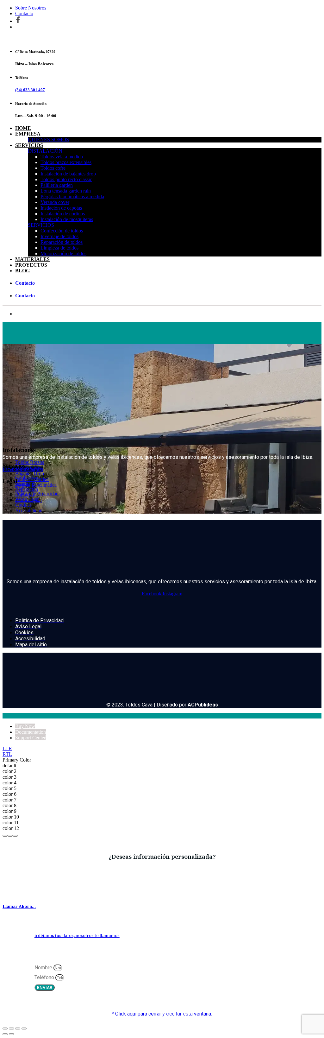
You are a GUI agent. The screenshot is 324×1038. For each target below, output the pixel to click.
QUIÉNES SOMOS (48, 139)
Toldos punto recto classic (66, 179)
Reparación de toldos (61, 242)
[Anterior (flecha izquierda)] (5, 1034)
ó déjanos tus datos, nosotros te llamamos (77, 935)
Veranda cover (54, 202)
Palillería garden (56, 185)
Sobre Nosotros (30, 7)
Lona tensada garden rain (65, 190)
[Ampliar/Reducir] (5, 1028)
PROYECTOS (31, 265)
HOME (23, 128)
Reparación (26, 489)
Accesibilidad (28, 510)
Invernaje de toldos (59, 236)
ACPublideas (203, 705)
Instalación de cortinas (62, 213)
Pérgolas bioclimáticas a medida (72, 196)
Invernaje (24, 483)
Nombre (43, 968)
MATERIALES (32, 259)
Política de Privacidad (37, 493)
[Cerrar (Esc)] (24, 1028)
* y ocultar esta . (162, 1014)
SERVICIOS (29, 145)
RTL (7, 754)
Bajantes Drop (29, 473)
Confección (26, 477)
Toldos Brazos (29, 462)
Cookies (23, 505)
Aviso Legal (27, 499)
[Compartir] (17, 1028)
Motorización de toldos (63, 253)
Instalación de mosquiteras (66, 219)
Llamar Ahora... (19, 906)
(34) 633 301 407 (30, 89)
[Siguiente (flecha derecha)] (11, 1034)
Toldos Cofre (28, 468)
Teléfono (44, 977)
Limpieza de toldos (59, 247)
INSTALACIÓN (45, 151)
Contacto (24, 13)
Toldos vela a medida (61, 156)
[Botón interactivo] (5, 836)
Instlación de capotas (61, 208)
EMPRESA (27, 133)
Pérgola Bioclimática (36, 485)
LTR (7, 748)
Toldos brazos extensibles (65, 162)
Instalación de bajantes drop (68, 173)
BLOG (22, 270)
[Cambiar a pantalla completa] (11, 1028)
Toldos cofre (52, 168)
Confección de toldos (61, 230)
